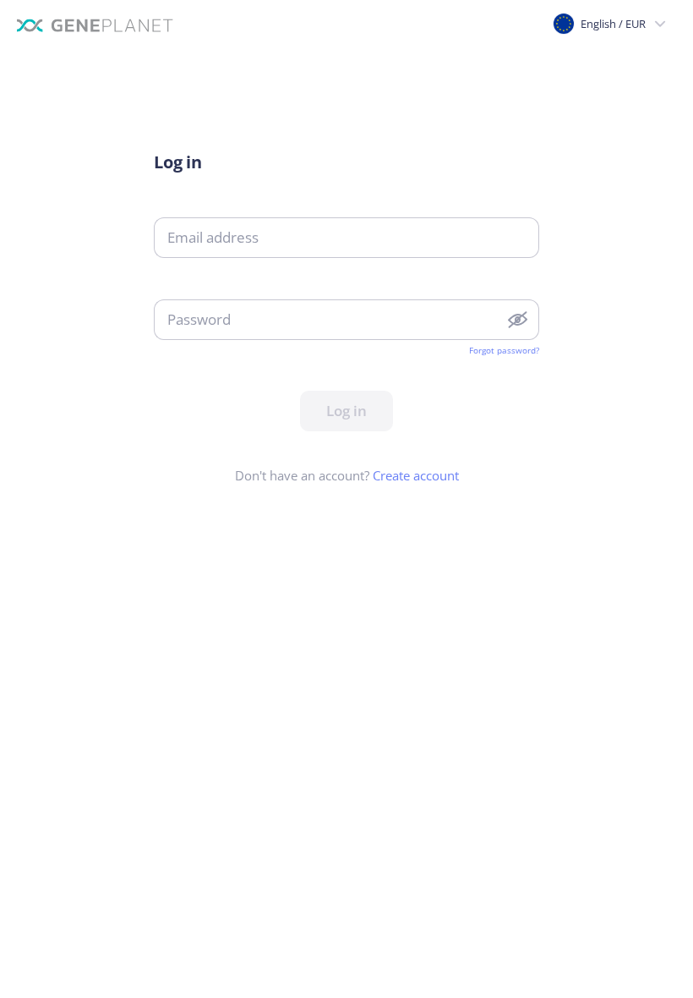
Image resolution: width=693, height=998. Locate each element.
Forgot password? (504, 350)
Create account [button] (416, 475)
